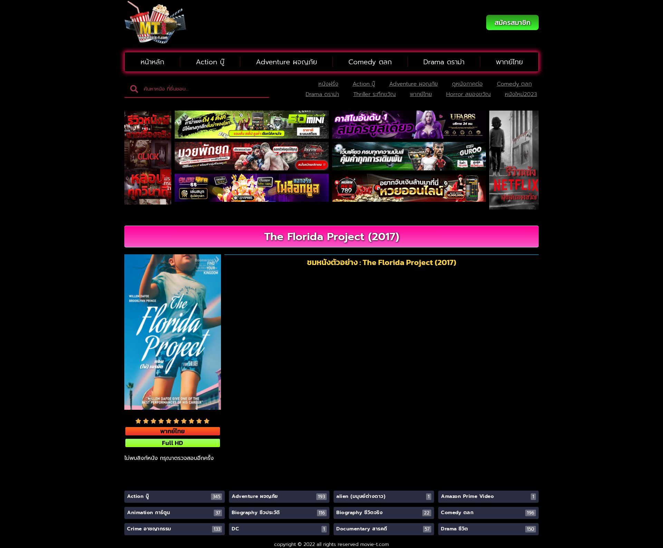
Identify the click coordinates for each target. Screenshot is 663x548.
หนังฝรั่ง (328, 84)
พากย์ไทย (509, 62)
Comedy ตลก (370, 62)
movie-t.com (374, 544)
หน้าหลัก (152, 62)
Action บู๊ (210, 62)
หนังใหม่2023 (521, 94)
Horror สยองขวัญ (468, 94)
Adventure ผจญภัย (286, 62)
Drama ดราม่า (443, 62)
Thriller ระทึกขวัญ (374, 94)
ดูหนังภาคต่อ (467, 84)
